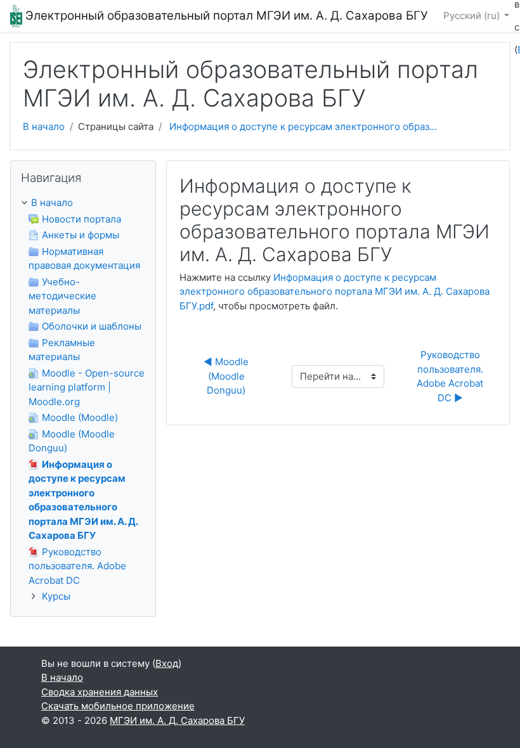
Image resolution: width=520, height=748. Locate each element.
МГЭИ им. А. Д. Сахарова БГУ (177, 720)
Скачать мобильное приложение (118, 706)
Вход (166, 663)
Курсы (56, 596)
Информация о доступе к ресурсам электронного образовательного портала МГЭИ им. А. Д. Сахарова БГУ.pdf (334, 291)
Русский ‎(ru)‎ (472, 16)
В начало (44, 126)
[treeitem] (83, 203)
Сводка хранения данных (99, 692)
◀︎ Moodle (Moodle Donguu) (227, 376)
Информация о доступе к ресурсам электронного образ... (303, 126)
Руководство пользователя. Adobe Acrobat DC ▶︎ (451, 376)
